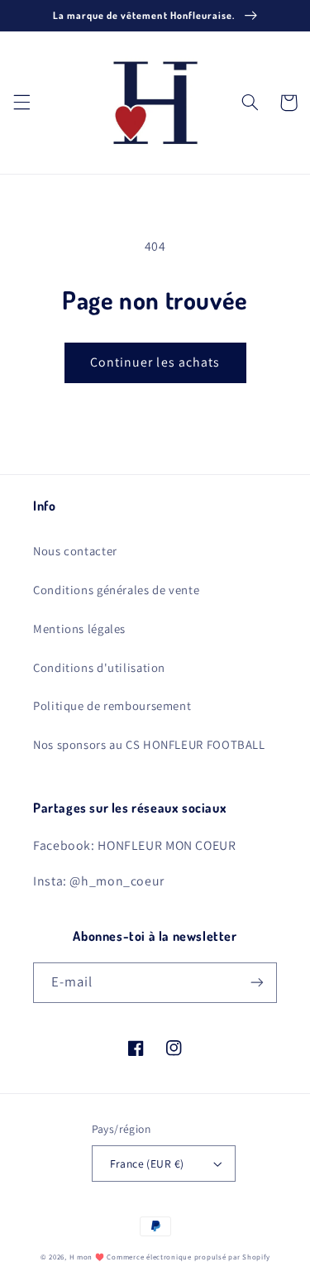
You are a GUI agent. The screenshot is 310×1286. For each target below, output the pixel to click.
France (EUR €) (147, 1163)
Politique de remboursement (112, 705)
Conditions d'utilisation (99, 667)
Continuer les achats (155, 362)
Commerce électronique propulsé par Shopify (188, 1257)
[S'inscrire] (257, 982)
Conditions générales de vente (116, 589)
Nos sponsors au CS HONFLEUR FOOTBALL (149, 744)
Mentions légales (79, 628)
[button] (21, 103)
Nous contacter (75, 551)
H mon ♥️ (87, 1257)
